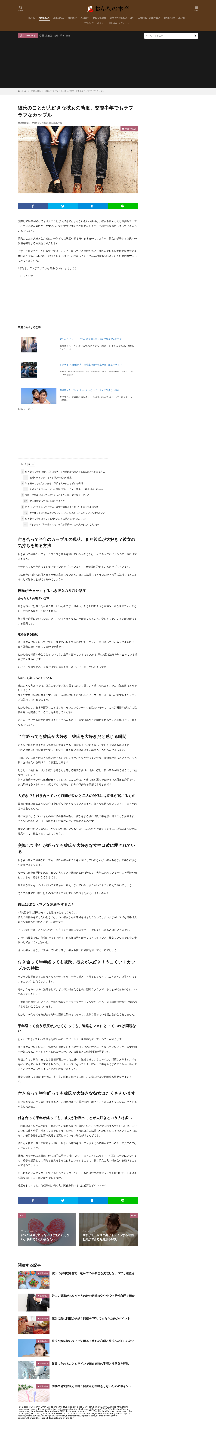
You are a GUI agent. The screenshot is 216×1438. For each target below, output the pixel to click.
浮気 (62, 35)
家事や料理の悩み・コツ (122, 17)
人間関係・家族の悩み (149, 17)
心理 (41, 35)
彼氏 (51, 123)
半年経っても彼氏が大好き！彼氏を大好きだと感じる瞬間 (52, 483)
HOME (31, 17)
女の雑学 (72, 17)
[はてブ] (93, 206)
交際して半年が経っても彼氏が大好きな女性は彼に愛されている (55, 495)
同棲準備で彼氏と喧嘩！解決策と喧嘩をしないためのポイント (92, 1386)
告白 (68, 35)
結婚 (56, 35)
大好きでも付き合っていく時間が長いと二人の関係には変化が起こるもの (63, 489)
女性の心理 (169, 17)
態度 (55, 123)
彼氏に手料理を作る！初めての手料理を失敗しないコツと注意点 (93, 1273)
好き (46, 123)
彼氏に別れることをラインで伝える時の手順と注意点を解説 (90, 1363)
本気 (60, 123)
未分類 (181, 17)
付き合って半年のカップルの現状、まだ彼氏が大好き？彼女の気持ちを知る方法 (63, 471)
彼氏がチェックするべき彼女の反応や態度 (48, 477)
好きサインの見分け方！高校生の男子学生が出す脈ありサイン (91, 364)
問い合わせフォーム (119, 23)
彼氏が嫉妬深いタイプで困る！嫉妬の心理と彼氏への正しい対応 (93, 1341)
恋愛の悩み (44, 17)
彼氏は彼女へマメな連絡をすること (44, 501)
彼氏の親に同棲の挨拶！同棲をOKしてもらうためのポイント (91, 1318)
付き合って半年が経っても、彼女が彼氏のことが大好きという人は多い (62, 524)
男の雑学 (84, 17)
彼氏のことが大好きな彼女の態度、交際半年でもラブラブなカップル (74, 91)
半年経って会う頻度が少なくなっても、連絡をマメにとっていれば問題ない (64, 512)
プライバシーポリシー (95, 23)
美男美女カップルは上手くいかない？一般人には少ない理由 (89, 390)
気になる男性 (99, 17)
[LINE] (123, 206)
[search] (195, 36)
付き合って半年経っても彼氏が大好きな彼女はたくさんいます (54, 518)
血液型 (48, 35)
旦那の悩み (58, 17)
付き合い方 (38, 123)
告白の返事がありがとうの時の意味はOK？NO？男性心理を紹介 (93, 1295)
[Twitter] (63, 206)
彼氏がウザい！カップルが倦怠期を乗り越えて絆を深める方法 (91, 339)
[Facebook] (33, 206)
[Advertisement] (108, 62)
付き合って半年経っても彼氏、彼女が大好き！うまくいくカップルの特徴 (60, 506)
